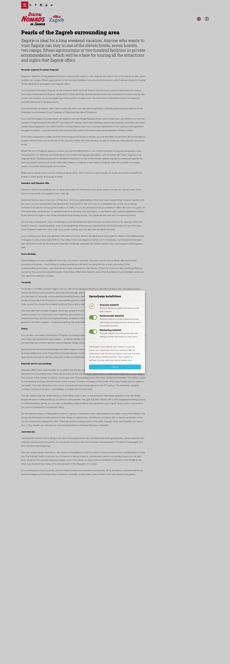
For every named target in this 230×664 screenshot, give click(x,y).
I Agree (115, 367)
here (130, 360)
